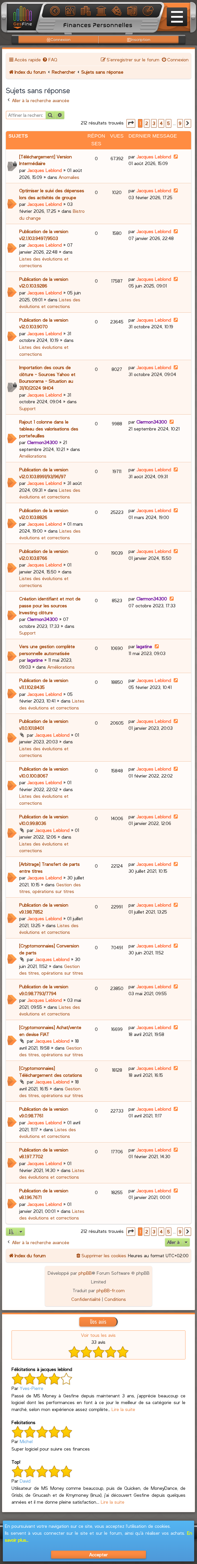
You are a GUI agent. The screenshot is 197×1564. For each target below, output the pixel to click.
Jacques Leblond (44, 170)
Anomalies (69, 177)
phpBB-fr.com (110, 1290)
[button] (130, 123)
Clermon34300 (42, 442)
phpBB (85, 1273)
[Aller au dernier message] (176, 156)
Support (27, 408)
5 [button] (168, 123)
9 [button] (180, 123)
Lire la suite (123, 1409)
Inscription (140, 39)
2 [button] (146, 123)
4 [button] (161, 123)
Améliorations (32, 456)
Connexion (61, 39)
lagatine (35, 660)
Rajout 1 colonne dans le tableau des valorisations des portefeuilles (48, 428)
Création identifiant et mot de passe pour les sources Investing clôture (50, 605)
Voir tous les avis (98, 1335)
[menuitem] (49, 59)
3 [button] (154, 123)
